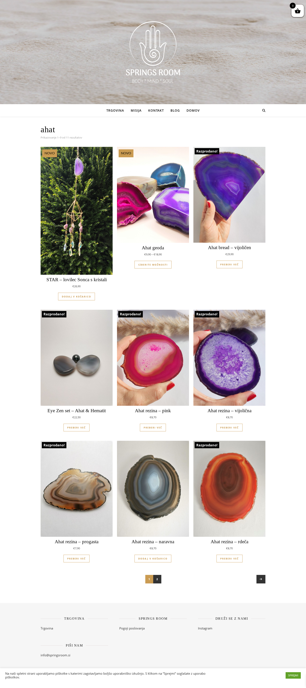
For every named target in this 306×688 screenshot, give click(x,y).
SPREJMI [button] (293, 675)
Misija (136, 110)
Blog (175, 110)
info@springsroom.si (55, 655)
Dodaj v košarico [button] (76, 296)
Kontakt (156, 110)
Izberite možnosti (153, 264)
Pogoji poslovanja (132, 628)
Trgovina (115, 110)
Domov (193, 110)
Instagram (205, 628)
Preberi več (229, 264)
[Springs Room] (153, 52)
